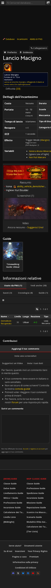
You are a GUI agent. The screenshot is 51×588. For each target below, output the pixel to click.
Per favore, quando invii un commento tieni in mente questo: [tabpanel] (25, 411)
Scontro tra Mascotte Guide (37, 512)
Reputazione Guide (36, 507)
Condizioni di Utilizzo (25, 567)
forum (15, 402)
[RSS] (38, 573)
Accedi (25, 449)
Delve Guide (10, 488)
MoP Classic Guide (36, 478)
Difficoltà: (11, 88)
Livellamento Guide (13, 493)
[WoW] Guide (10, 478)
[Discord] (13, 573)
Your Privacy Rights (37, 551)
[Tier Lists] (32, 531)
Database (10, 39)
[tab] (13, 285)
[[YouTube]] (33, 573)
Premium (34, 556)
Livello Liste (10, 517)
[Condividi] (48, 3)
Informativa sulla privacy (25, 562)
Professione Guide (13, 502)
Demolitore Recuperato (6, 322)
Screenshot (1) (25, 195)
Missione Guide (34, 502)
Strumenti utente (33, 545)
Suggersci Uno (35, 227)
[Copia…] (37, 309)
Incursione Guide (12, 507)
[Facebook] (28, 573)
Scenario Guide (34, 517)
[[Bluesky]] (23, 573)
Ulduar (26, 322)
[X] (18, 573)
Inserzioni (20, 551)
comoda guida (22, 388)
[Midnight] (9, 522)
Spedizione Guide (35, 493)
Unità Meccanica (46, 322)
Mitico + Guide (11, 498)
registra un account (37, 449)
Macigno (45, 139)
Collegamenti (40, 48)
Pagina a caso (19, 556)
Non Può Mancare (37, 157)
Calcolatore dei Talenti (14, 512)
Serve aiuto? (15, 545)
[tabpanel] (25, 320)
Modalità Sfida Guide (37, 522)
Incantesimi (22, 39)
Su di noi (8, 551)
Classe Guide (10, 483)
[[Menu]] (3, 3)
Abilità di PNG (36, 39)
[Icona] (7, 67)
